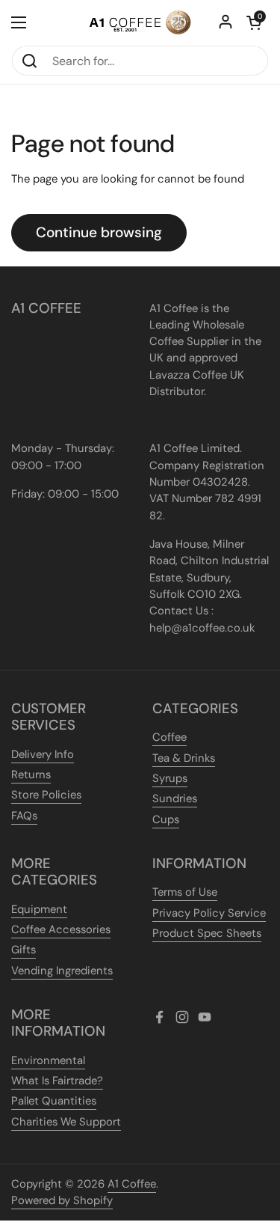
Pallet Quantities (53, 1100)
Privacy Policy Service (209, 912)
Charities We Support (66, 1121)
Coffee (169, 737)
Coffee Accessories (61, 929)
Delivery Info (42, 754)
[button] (254, 22)
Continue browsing (99, 232)
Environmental (48, 1060)
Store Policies (46, 794)
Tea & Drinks (183, 758)
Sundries (174, 798)
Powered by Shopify (62, 1200)
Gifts (23, 949)
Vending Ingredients (62, 970)
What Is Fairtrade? (57, 1080)
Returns (31, 774)
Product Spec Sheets (206, 933)
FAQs (24, 815)
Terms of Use (184, 892)
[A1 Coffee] (140, 22)
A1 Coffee (132, 1183)
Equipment (39, 909)
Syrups (169, 778)
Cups (165, 819)
